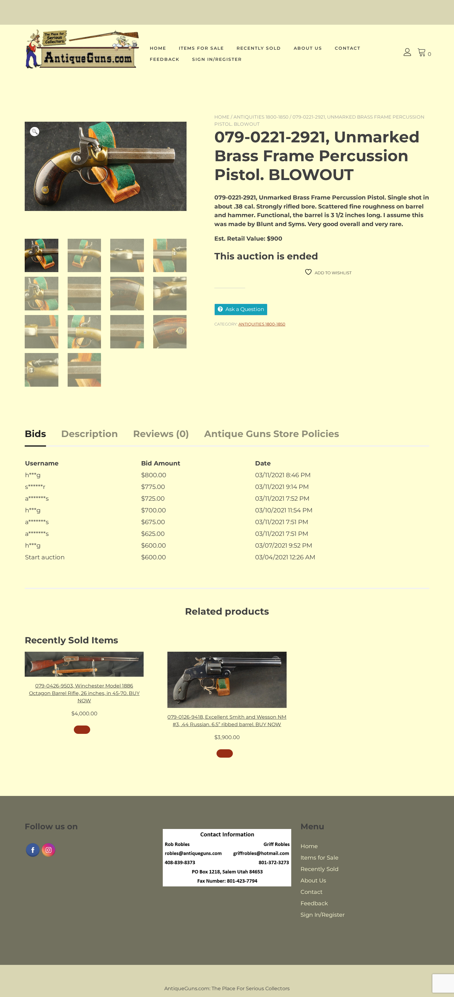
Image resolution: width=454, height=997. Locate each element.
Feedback (164, 59)
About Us (308, 48)
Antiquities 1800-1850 (260, 117)
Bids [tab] (35, 434)
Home (158, 48)
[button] (34, 131)
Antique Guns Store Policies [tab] (271, 434)
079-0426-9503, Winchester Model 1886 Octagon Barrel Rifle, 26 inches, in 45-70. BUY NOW (84, 693)
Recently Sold (259, 48)
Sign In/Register (217, 59)
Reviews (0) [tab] (161, 434)
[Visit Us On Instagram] (48, 856)
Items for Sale (201, 48)
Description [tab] (89, 434)
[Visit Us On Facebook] (32, 856)
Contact (347, 48)
